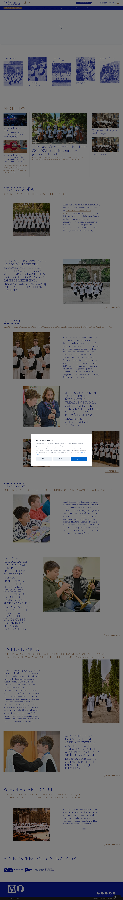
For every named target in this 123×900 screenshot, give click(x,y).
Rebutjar (44, 459)
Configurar (61, 459)
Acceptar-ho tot (79, 459)
